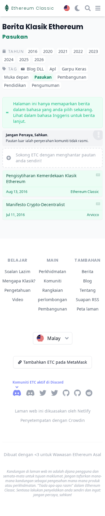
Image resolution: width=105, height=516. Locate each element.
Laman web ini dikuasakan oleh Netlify (52, 411)
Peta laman (88, 309)
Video (17, 299)
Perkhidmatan (52, 271)
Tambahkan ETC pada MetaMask (55, 362)
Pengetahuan (17, 290)
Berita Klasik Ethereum (42, 27)
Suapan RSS (87, 299)
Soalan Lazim (17, 271)
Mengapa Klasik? (18, 281)
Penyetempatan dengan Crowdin (52, 420)
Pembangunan (52, 309)
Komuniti (53, 281)
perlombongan (52, 299)
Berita (87, 271)
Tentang (88, 290)
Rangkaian (52, 290)
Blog (87, 281)
